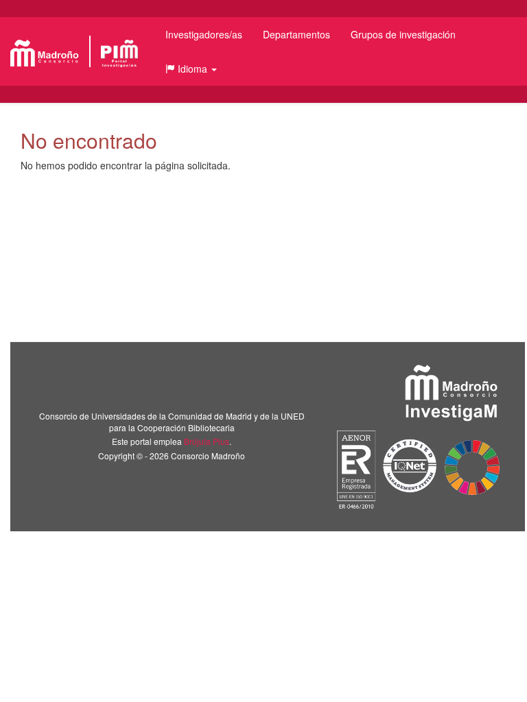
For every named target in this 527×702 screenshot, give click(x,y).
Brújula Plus (206, 441)
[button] (191, 68)
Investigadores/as (203, 34)
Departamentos (296, 34)
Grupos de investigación (403, 34)
